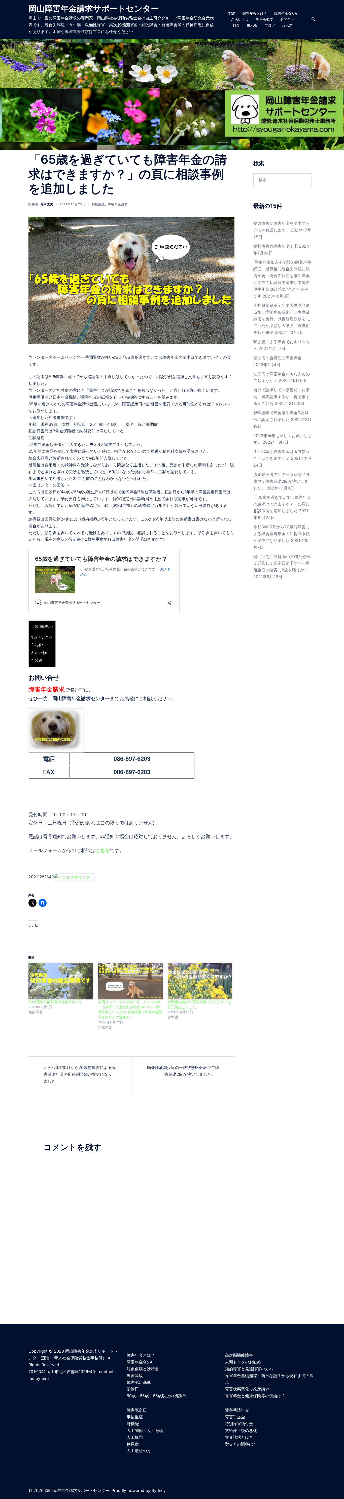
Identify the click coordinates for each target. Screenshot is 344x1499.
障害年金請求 (118, 204)
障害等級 (135, 1375)
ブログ (269, 25)
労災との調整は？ (241, 1444)
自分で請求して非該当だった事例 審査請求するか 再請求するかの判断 (281, 396)
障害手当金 (235, 1416)
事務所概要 (264, 19)
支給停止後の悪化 (241, 1430)
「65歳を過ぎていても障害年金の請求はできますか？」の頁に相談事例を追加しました (282, 504)
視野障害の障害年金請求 (275, 246)
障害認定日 (137, 1410)
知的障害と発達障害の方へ (249, 1368)
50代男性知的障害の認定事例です (55, 1002)
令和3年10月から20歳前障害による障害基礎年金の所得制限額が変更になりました (80, 1074)
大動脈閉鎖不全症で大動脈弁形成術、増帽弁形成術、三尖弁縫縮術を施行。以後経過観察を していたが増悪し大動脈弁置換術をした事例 (282, 319)
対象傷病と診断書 (143, 1368)
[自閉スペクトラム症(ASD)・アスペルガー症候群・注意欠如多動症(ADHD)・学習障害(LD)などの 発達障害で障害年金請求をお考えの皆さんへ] (130, 981)
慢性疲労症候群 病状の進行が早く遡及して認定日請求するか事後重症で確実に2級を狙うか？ (282, 563)
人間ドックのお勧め (243, 1361)
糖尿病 (133, 1444)
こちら (102, 850)
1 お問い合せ (42, 637)
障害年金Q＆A (285, 13)
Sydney (159, 1490)
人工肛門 (135, 1437)
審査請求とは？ (239, 1437)
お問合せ (287, 19)
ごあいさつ (240, 19)
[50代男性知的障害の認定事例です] (60, 981)
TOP (231, 13)
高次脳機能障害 (239, 1355)
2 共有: (37, 644)
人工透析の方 (139, 1450)
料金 (236, 25)
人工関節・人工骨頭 (145, 1430)
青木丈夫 (46, 204)
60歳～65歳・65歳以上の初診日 (156, 1395)
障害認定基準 (139, 1382)
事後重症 (135, 1416)
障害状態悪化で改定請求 (247, 1388)
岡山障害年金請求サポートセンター (93, 8)
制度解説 (98, 204)
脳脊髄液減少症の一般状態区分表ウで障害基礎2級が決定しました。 (281, 481)
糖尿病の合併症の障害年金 (277, 357)
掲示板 (252, 25)
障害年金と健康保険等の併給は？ (255, 1395)
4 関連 (36, 660)
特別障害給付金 (239, 1423)
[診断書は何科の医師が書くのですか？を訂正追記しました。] (200, 981)
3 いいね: (39, 652)
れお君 (287, 25)
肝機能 (133, 1423)
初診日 (133, 1388)
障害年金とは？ (255, 13)
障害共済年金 (237, 1410)
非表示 (46, 627)
